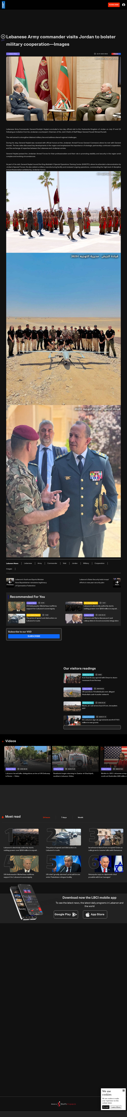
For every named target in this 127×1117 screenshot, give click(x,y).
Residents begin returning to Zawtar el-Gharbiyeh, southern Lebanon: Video (73, 775)
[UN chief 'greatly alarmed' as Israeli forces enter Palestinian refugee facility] (63, 867)
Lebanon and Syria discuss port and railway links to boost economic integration (101, 619)
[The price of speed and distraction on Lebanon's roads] (63, 840)
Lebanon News (31, 603)
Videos (10, 741)
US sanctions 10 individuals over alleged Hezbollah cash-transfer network (98, 693)
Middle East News (88, 674)
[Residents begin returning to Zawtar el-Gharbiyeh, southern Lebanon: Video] (75, 762)
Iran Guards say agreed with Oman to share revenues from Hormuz (99, 679)
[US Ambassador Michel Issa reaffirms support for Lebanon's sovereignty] (21, 867)
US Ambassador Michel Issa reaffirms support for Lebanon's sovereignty (41, 607)
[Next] (124, 762)
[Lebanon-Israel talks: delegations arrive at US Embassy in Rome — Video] (27, 762)
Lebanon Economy (88, 717)
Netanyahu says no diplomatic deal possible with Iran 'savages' (102, 876)
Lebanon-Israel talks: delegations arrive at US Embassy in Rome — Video (28, 775)
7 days (64, 817)
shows (91, 1115)
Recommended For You (27, 597)
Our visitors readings (80, 668)
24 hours (46, 817)
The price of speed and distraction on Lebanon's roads (41, 619)
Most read (13, 816)
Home (13, 1115)
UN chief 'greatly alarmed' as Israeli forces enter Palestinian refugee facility (63, 876)
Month (80, 817)
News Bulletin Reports (91, 603)
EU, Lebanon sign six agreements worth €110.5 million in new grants (100, 721)
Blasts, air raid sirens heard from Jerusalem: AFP (99, 707)
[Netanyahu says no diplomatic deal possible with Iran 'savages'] (105, 867)
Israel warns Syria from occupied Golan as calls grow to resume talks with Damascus (105, 849)
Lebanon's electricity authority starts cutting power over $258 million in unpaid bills (100, 607)
